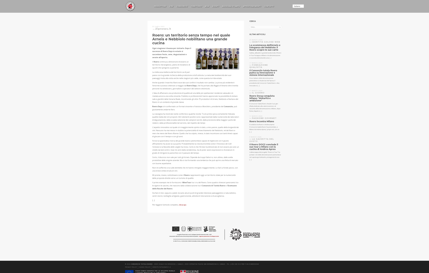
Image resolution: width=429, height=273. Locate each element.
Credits (161, 267)
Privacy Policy (131, 267)
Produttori (160, 6)
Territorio (196, 6)
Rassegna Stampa (231, 6)
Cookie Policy (144, 267)
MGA (207, 6)
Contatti (269, 6)
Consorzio (182, 6)
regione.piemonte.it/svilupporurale (209, 236)
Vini (171, 6)
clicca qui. (182, 205)
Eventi (215, 6)
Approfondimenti (252, 6)
